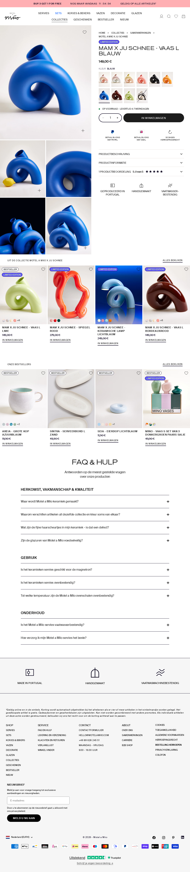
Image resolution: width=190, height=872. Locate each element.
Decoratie (118, 13)
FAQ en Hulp (45, 730)
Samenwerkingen (140, 33)
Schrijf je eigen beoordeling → (95, 863)
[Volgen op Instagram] (164, 837)
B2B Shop (127, 745)
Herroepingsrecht (166, 739)
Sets (58, 13)
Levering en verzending (52, 735)
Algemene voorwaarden (169, 735)
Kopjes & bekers (79, 13)
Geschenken (82, 19)
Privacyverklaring (166, 749)
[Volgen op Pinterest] (173, 837)
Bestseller (106, 19)
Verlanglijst (46, 745)
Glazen (136, 13)
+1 (113, 424)
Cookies (160, 725)
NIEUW (124, 19)
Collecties (60, 19)
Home (102, 33)
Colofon (160, 754)
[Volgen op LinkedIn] (182, 837)
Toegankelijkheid (165, 730)
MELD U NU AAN (24, 818)
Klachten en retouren (51, 740)
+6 (18, 320)
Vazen (100, 13)
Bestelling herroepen (168, 744)
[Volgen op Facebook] (154, 837)
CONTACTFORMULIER (91, 730)
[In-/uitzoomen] (83, 130)
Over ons (127, 730)
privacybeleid (18, 811)
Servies (43, 13)
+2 (18, 424)
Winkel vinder (46, 750)
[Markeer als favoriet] (84, 32)
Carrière (127, 740)
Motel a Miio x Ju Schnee (113, 36)
